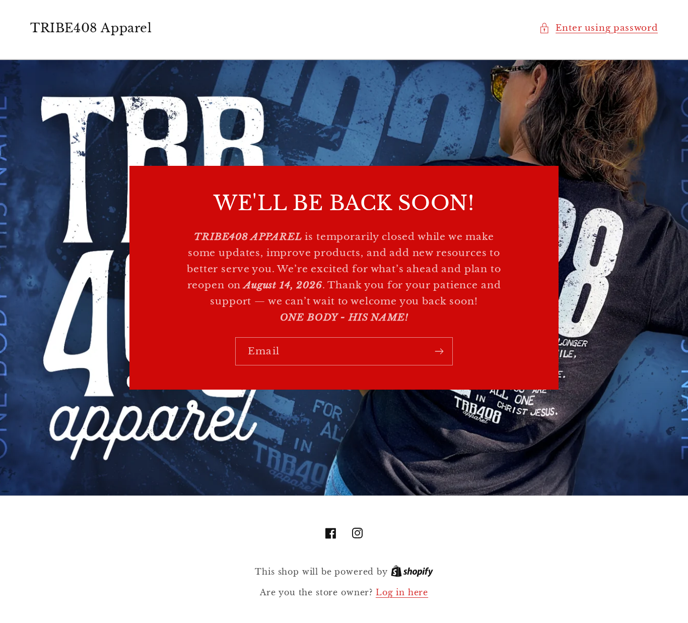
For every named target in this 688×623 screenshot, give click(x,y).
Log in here (402, 592)
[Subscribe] (439, 351)
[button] (598, 28)
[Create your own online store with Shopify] (412, 572)
